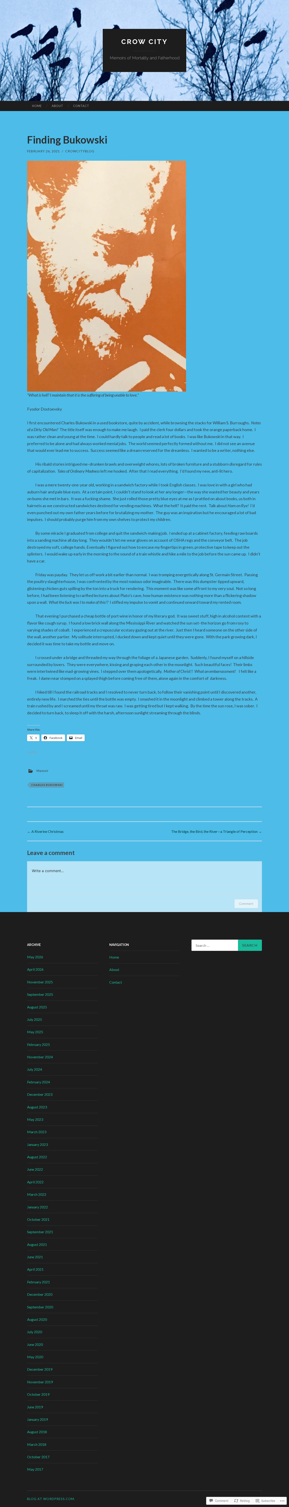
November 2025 (40, 982)
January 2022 (37, 1207)
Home (37, 106)
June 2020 (35, 1344)
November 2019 (40, 1382)
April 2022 (35, 1182)
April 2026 (35, 969)
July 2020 (34, 1332)
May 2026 (35, 957)
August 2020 (37, 1319)
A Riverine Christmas (45, 831)
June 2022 (35, 1169)
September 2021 (40, 1232)
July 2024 (34, 1069)
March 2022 (36, 1194)
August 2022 (37, 1157)
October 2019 (38, 1394)
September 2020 (40, 1307)
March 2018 (36, 1444)
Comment (246, 904)
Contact (81, 106)
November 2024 (40, 1057)
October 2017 (38, 1457)
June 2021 (35, 1257)
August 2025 (37, 1007)
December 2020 (39, 1294)
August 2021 (37, 1244)
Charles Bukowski (47, 785)
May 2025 (35, 1032)
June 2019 (35, 1407)
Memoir (43, 770)
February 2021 (38, 1282)
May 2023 (35, 1119)
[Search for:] (226, 945)
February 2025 (38, 1044)
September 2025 (40, 994)
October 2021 (38, 1219)
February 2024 (38, 1082)
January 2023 (37, 1144)
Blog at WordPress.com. (51, 1499)
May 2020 (35, 1357)
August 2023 (37, 1107)
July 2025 (34, 1019)
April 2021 (35, 1269)
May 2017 (35, 1469)
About (57, 106)
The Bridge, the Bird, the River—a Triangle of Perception (216, 831)
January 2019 (37, 1419)
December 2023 (39, 1094)
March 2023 (36, 1132)
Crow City (144, 42)
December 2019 (39, 1369)
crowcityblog (79, 151)
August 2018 (37, 1432)
